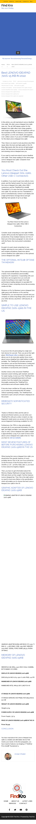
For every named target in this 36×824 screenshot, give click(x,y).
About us (11, 1)
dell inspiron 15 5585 (21, 83)
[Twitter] (15, 810)
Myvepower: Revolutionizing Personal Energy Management (18, 58)
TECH (14, 81)
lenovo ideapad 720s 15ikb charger (22, 87)
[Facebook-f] (9, 810)
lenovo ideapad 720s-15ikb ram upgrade (12, 96)
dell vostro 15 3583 (19, 85)
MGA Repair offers (12, 355)
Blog (31, 1)
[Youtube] (21, 810)
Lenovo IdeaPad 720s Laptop (9, 89)
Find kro (6, 1)
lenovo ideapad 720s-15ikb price (10, 94)
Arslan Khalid (19, 754)
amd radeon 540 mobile (7, 83)
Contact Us (26, 1)
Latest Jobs (18, 1)
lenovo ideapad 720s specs (25, 89)
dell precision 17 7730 (7, 85)
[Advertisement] (18, 31)
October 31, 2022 (7, 81)
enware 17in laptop (6, 87)
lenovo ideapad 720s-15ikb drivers (10, 91)
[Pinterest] (26, 810)
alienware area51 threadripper (25, 81)
